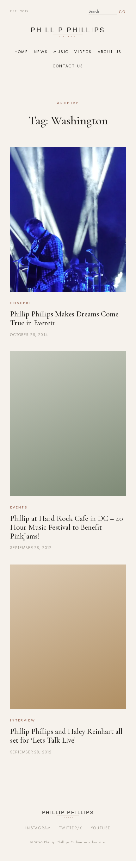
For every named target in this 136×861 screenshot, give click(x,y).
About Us (110, 51)
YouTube (101, 828)
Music (61, 51)
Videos (83, 51)
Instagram (38, 828)
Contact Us (68, 66)
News (41, 51)
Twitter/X (71, 828)
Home (21, 51)
